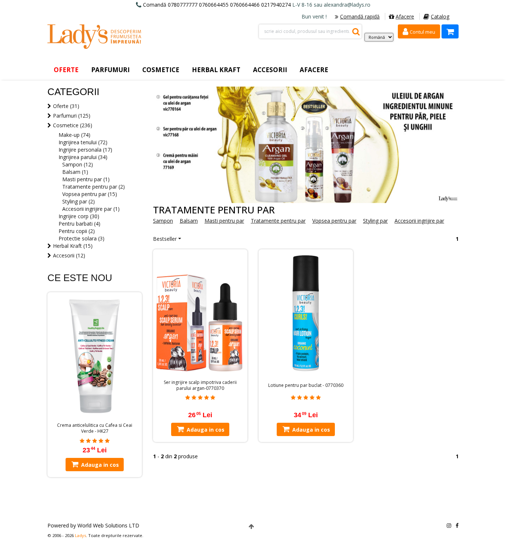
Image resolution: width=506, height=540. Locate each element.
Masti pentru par (224, 220)
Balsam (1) (75, 171)
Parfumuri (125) (71, 115)
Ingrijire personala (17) (85, 149)
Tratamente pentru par (278, 220)
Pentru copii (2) (77, 230)
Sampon (163, 220)
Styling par (375, 220)
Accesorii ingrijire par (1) (91, 208)
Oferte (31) (66, 105)
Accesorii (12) (69, 255)
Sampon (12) (77, 164)
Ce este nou (79, 277)
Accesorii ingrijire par (419, 220)
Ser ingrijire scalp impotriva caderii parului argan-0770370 (200, 385)
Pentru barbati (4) (79, 223)
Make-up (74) (74, 134)
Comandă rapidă (360, 16)
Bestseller (165, 238)
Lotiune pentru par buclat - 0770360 (305, 385)
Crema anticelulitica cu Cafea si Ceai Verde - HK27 (94, 428)
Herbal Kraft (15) (73, 245)
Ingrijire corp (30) (79, 216)
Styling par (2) (78, 201)
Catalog (440, 16)
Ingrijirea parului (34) (83, 157)
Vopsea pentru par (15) (89, 194)
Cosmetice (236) (72, 125)
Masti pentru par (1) (86, 179)
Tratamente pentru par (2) (93, 186)
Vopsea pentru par (334, 220)
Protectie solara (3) (81, 238)
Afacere (405, 16)
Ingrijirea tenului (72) (83, 142)
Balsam (189, 220)
